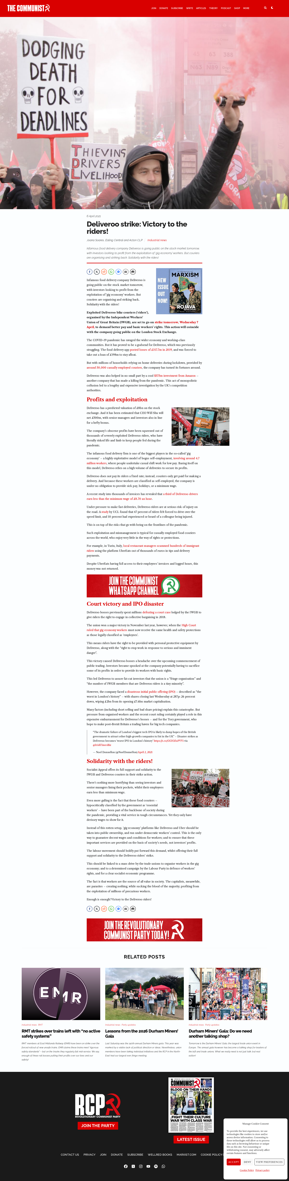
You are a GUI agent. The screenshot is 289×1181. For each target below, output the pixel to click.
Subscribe (177, 8)
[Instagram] (140, 1166)
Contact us (70, 1154)
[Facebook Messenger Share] (118, 272)
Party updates (129, 1025)
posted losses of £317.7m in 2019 (151, 349)
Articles (201, 8)
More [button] (246, 8)
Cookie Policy (247, 1170)
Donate (163, 8)
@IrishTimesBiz (102, 744)
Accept (233, 1162)
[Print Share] (133, 272)
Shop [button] (237, 8)
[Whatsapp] (163, 1166)
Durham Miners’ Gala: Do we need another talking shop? (220, 1034)
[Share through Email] (126, 272)
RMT (40, 1025)
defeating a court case (157, 612)
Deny (247, 1162)
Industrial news (157, 240)
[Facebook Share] (89, 272)
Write (189, 8)
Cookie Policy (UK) (214, 1154)
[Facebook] (125, 1166)
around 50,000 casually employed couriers (114, 367)
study (104, 512)
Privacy (89, 1154)
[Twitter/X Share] (97, 272)
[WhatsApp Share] (111, 272)
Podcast (226, 8)
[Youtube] (148, 1166)
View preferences (269, 1162)
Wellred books (160, 1154)
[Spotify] (156, 1166)
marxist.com (186, 1154)
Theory (213, 8)
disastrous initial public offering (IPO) (151, 691)
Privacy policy (262, 1170)
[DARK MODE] (272, 8)
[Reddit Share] (104, 272)
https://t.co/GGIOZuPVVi (169, 740)
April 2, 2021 (145, 752)
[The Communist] (28, 10)
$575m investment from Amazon (175, 375)
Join (153, 8)
